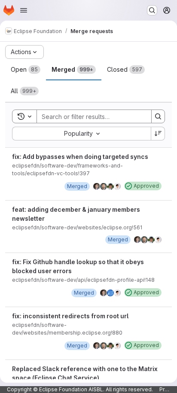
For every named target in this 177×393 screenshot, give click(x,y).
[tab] (25, 69)
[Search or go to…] (152, 10)
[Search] (158, 116)
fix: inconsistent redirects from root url (70, 316)
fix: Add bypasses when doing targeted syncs (80, 156)
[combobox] (81, 133)
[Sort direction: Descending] (158, 133)
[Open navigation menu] (24, 10)
